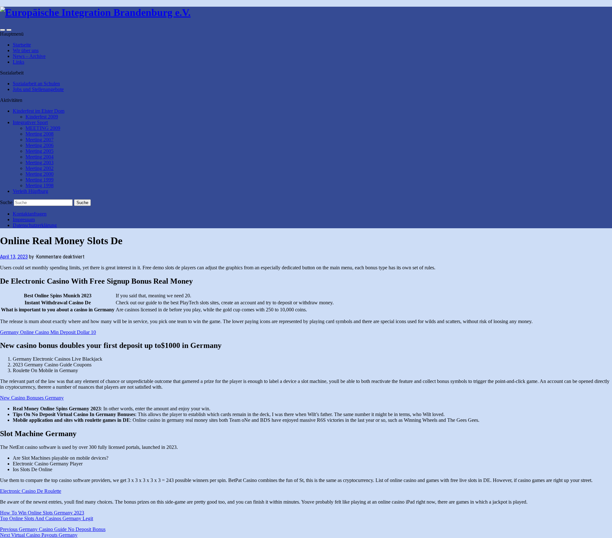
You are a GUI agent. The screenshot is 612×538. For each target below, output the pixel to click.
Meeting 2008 (40, 134)
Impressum (24, 219)
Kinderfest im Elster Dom (38, 111)
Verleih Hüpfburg (30, 191)
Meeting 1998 (40, 185)
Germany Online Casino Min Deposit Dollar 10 (48, 332)
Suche (6, 202)
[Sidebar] (2, 30)
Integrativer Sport (30, 122)
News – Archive (29, 56)
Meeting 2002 (40, 168)
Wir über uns (26, 50)
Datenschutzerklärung (35, 225)
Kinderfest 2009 (42, 116)
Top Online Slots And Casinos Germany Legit (46, 518)
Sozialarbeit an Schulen (36, 83)
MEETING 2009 (43, 128)
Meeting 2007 (40, 139)
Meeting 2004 (40, 156)
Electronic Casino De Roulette (30, 491)
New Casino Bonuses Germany (32, 397)
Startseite (22, 44)
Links (18, 62)
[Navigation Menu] (8, 30)
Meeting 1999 (40, 179)
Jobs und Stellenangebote (38, 89)
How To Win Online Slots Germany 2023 (42, 512)
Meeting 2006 (40, 145)
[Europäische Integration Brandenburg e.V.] (95, 12)
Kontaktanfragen (30, 213)
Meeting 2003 (40, 162)
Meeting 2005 (40, 151)
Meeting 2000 (40, 174)
